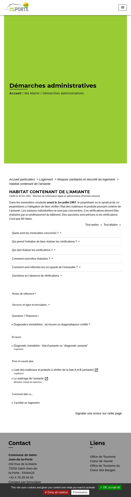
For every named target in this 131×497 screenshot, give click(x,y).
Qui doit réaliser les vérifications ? (32, 250)
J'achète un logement (26, 402)
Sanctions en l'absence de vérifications (36, 275)
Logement (46, 179)
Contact (20, 443)
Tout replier (94, 224)
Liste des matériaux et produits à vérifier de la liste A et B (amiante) (56, 369)
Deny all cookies (57, 492)
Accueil (15, 93)
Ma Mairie (32, 93)
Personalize (80, 492)
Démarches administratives (63, 93)
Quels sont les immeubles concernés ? (35, 233)
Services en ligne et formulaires (30, 304)
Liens (97, 443)
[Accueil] (18, 7)
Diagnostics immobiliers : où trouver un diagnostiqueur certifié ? (52, 324)
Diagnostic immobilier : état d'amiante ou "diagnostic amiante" (51, 345)
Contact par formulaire (25, 482)
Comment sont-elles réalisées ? (31, 258)
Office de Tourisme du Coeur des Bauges (105, 468)
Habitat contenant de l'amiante (29, 184)
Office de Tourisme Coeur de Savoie (102, 459)
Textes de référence (23, 293)
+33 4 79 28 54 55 (21, 477)
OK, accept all (111, 487)
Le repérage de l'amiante (31, 378)
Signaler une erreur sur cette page (98, 413)
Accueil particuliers (22, 179)
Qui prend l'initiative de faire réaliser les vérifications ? (45, 241)
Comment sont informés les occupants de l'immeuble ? (45, 267)
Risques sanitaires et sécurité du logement (86, 179)
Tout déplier (113, 224)
